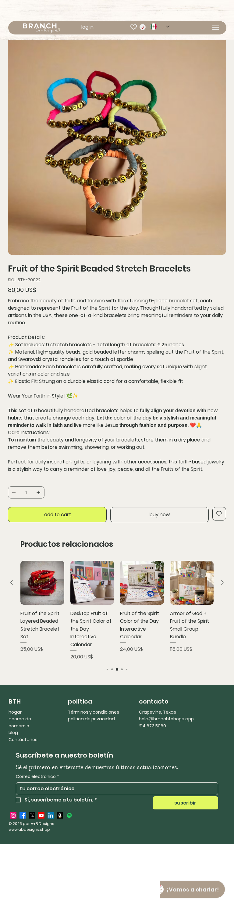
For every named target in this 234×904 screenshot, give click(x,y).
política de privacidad (91, 719)
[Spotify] (69, 815)
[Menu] (215, 27)
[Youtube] (41, 815)
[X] (32, 815)
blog (13, 732)
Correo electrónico (37, 777)
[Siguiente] (222, 582)
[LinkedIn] (51, 815)
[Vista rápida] (42, 583)
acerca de (20, 719)
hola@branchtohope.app (166, 719)
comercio (19, 726)
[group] (117, 610)
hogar (15, 712)
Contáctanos (23, 740)
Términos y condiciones (93, 712)
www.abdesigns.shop (29, 829)
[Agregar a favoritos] (219, 513)
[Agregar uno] (38, 492)
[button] (143, 27)
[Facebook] (23, 815)
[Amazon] (60, 815)
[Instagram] (13, 815)
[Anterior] (11, 582)
